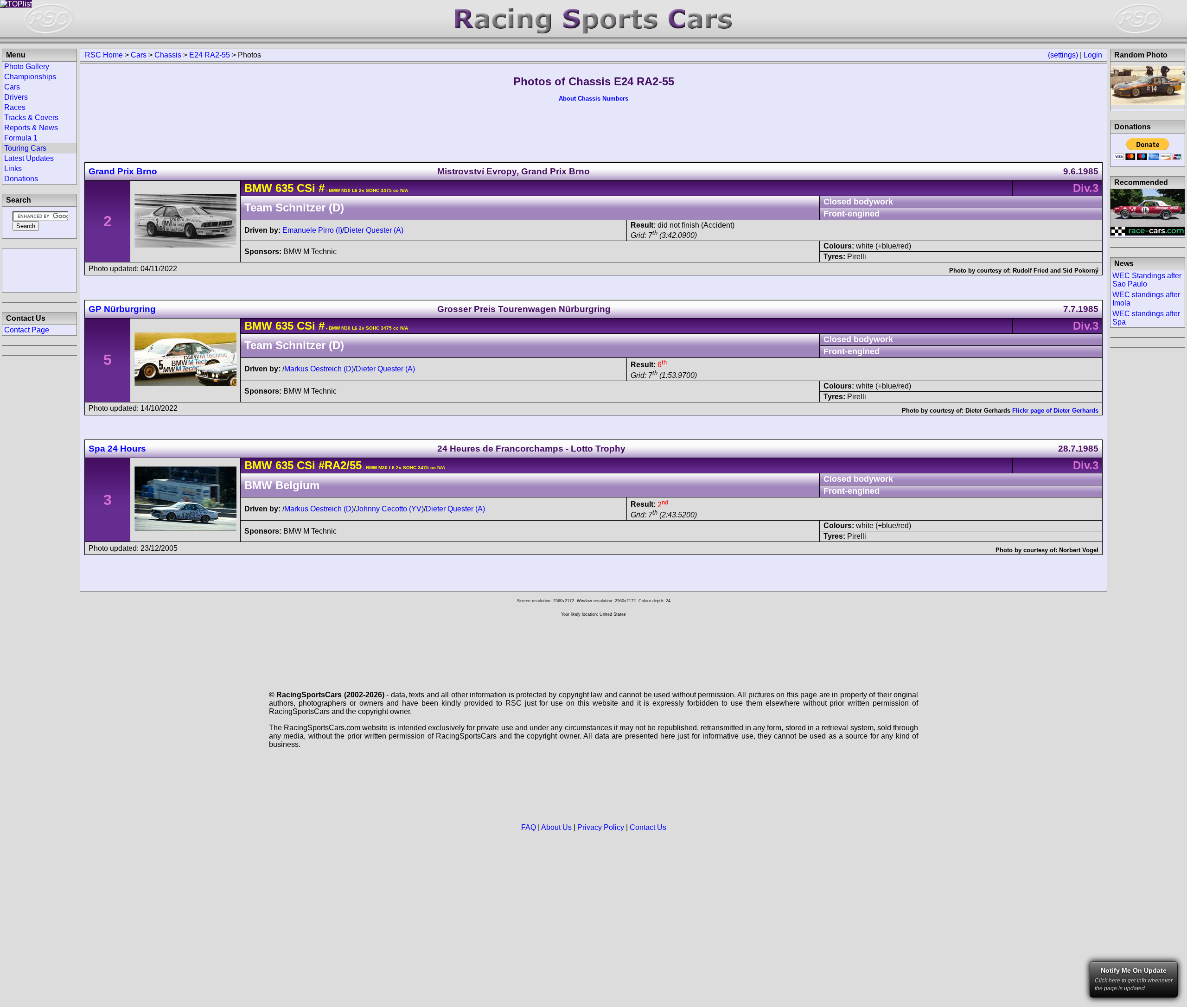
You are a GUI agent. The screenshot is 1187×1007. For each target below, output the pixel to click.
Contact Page (26, 330)
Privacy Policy (600, 827)
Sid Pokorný (1080, 270)
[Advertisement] (39, 269)
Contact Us (648, 827)
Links (13, 168)
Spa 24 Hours (117, 448)
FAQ (528, 827)
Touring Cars (25, 148)
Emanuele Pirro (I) (312, 230)
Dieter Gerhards (987, 410)
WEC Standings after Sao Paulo (1146, 280)
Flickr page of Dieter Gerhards (1055, 410)
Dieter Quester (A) (373, 230)
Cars (139, 55)
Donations (21, 179)
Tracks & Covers (31, 117)
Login (1093, 55)
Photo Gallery (26, 66)
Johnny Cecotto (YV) (390, 509)
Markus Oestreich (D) (319, 369)
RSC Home (104, 55)
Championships (30, 77)
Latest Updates (29, 158)
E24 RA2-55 (209, 55)
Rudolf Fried (1030, 270)
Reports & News (31, 128)
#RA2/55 (340, 465)
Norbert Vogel (1078, 550)
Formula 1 (21, 138)
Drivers (16, 97)
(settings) (1063, 55)
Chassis (167, 55)
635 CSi (295, 188)
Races (15, 107)
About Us (556, 827)
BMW (258, 188)
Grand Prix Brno (123, 171)
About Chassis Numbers (593, 98)
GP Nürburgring (122, 309)
